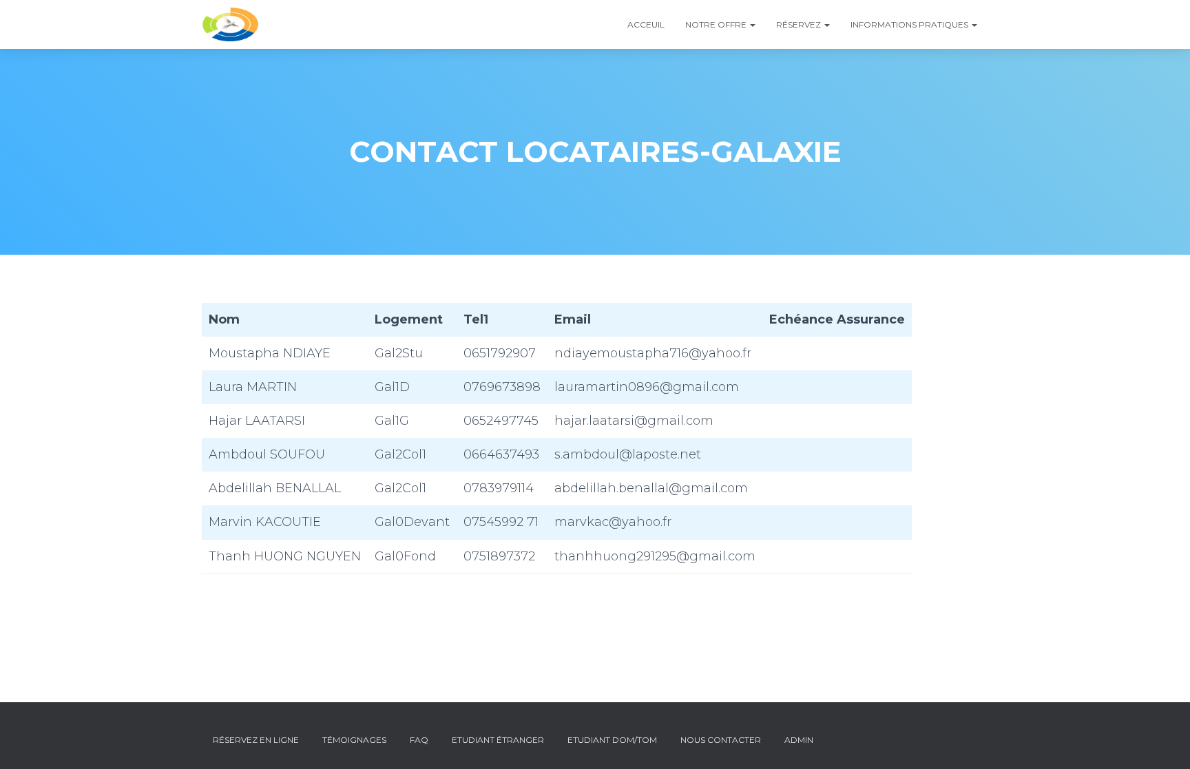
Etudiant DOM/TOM (612, 740)
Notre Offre (717, 24)
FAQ (419, 740)
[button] (752, 24)
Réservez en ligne (256, 740)
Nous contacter (720, 740)
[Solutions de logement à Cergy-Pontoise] (230, 25)
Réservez (799, 24)
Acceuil (646, 24)
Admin (798, 740)
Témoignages (354, 740)
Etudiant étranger (498, 740)
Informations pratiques (910, 24)
